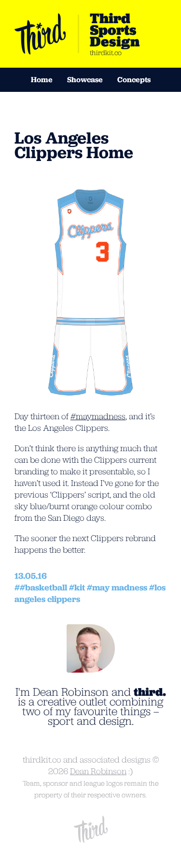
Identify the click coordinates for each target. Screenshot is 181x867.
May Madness (119, 587)
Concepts (134, 79)
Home (42, 79)
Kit (79, 587)
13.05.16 (30, 576)
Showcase (85, 79)
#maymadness (97, 416)
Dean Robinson (98, 771)
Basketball (46, 587)
